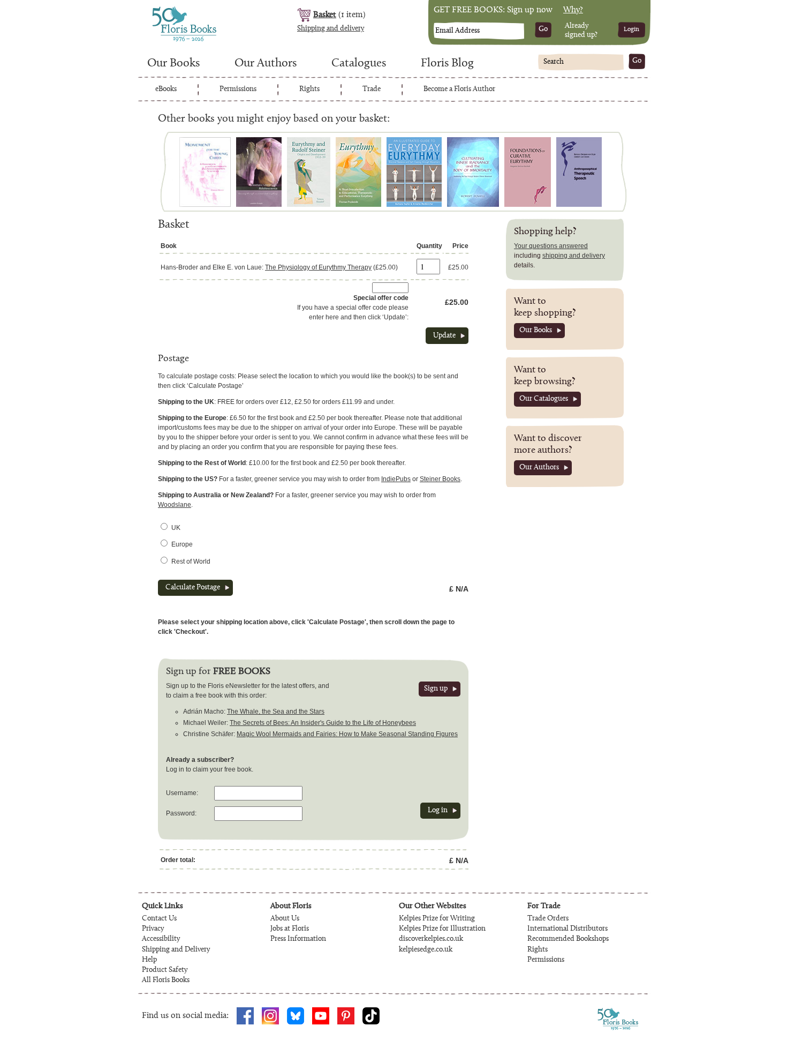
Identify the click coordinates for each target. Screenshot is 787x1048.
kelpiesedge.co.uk (425, 950)
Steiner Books (440, 479)
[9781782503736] (414, 172)
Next (615, 172)
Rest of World (190, 561)
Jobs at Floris (289, 929)
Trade (371, 89)
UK (175, 528)
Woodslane (174, 504)
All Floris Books (166, 980)
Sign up (436, 689)
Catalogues (358, 64)
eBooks (166, 89)
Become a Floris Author (459, 89)
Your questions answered (551, 246)
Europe (182, 544)
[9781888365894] (259, 172)
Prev (171, 172)
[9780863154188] (579, 172)
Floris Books (164, 9)
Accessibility (161, 939)
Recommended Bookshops (568, 939)
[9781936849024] (205, 172)
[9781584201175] (473, 172)
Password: (181, 813)
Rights (309, 89)
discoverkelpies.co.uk (431, 939)
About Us (284, 919)
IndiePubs (396, 479)
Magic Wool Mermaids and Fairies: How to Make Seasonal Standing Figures (347, 734)
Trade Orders (548, 919)
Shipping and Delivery (176, 950)
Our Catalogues (543, 399)
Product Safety (164, 970)
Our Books (173, 64)
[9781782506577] (358, 172)
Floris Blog (447, 64)
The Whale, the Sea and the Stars (275, 711)
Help (149, 960)
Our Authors (265, 64)
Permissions (238, 89)
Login (631, 29)
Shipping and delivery (330, 29)
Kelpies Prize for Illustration (442, 929)
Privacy (153, 929)
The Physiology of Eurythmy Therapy (318, 267)
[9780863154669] (527, 172)
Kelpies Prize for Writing (437, 919)
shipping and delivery (573, 255)
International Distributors (567, 929)
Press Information (298, 939)
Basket (324, 15)
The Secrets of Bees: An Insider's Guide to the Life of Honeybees (323, 723)
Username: (182, 793)
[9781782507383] (308, 172)
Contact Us (159, 919)
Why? (573, 10)
